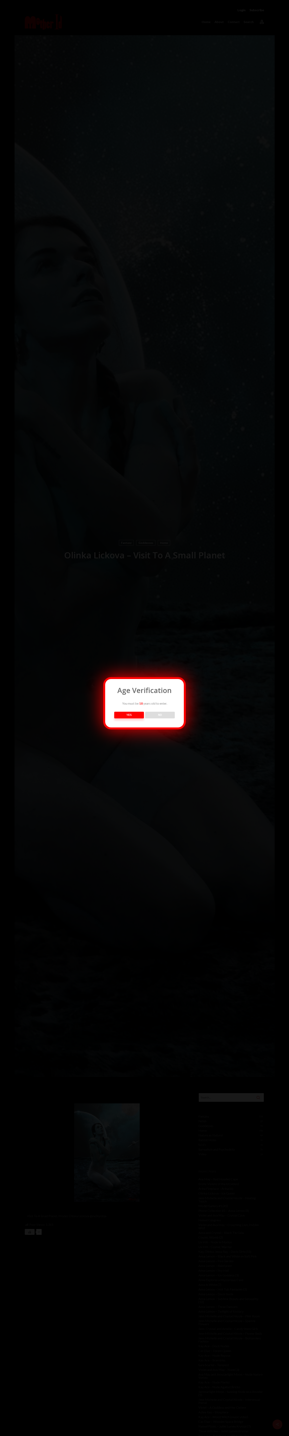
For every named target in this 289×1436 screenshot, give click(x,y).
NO (160, 714)
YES (129, 714)
